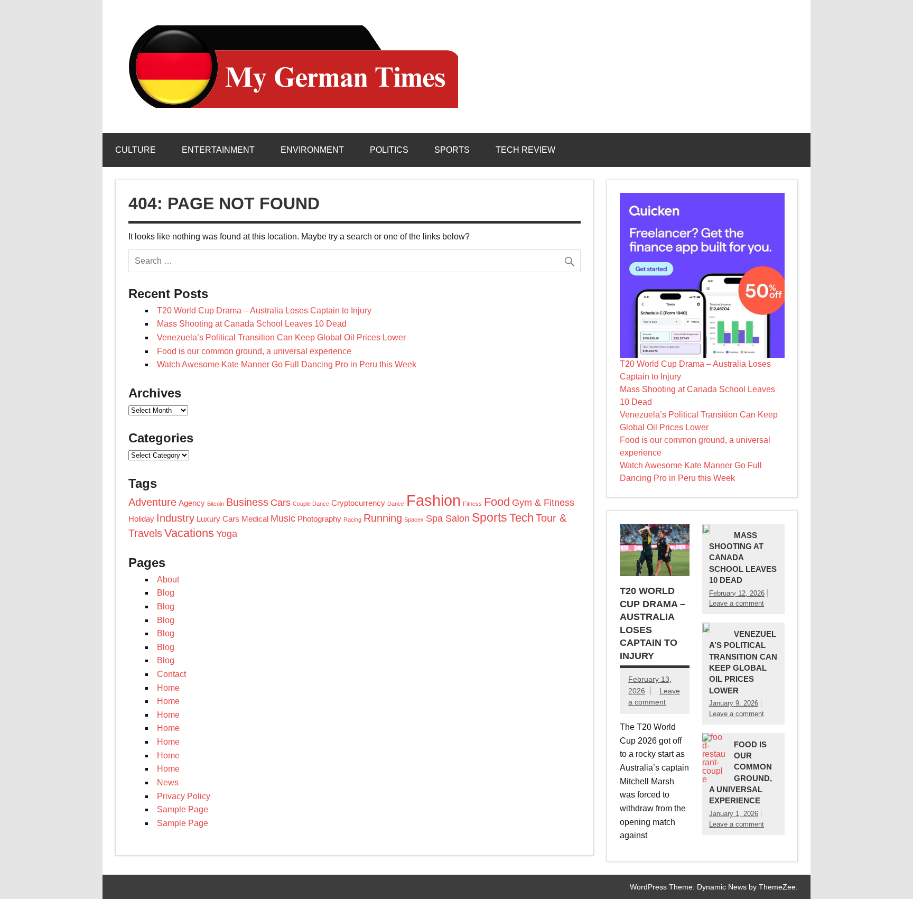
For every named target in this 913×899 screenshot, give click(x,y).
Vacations (189, 533)
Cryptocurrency (358, 503)
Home (168, 687)
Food (497, 501)
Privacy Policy (183, 796)
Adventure (152, 502)
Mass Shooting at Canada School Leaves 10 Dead (252, 323)
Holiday (141, 519)
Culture (135, 149)
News (168, 782)
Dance (395, 504)
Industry (175, 518)
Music (283, 518)
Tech (521, 517)
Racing (352, 519)
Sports (452, 149)
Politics (389, 149)
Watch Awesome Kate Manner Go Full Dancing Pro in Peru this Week (286, 364)
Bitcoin (215, 504)
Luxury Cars (218, 519)
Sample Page (182, 809)
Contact (171, 674)
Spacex (414, 519)
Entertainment (218, 149)
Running (383, 518)
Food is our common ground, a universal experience (254, 351)
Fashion (433, 500)
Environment (312, 149)
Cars (281, 502)
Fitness (472, 504)
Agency (192, 503)
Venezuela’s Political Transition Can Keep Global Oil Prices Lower (281, 337)
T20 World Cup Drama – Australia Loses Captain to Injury (264, 310)
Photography (319, 519)
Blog (165, 592)
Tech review (525, 149)
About (168, 579)
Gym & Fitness (543, 502)
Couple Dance (311, 504)
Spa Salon (448, 518)
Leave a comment (736, 603)
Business (247, 502)
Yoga (226, 534)
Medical (254, 519)
